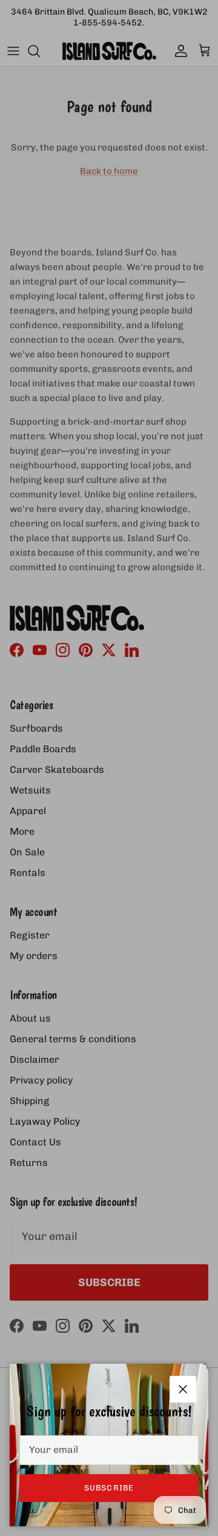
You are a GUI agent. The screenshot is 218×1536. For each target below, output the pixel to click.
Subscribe (108, 1487)
